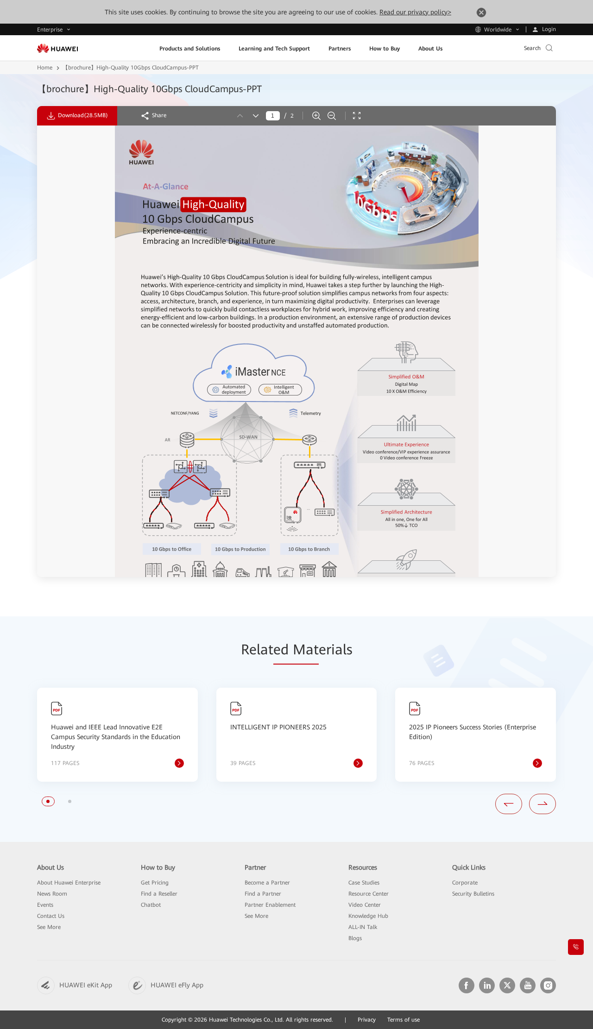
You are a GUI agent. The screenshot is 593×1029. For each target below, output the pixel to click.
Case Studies (363, 882)
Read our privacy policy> (415, 12)
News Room (52, 894)
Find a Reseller (159, 894)
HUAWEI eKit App (85, 985)
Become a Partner (267, 882)
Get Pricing (155, 882)
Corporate (465, 882)
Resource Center (368, 894)
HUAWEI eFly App (177, 985)
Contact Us (50, 916)
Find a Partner (263, 894)
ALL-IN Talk (362, 927)
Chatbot (151, 905)
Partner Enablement (270, 905)
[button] (48, 801)
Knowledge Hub (368, 916)
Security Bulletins (473, 894)
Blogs (355, 938)
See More (49, 927)
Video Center (364, 905)
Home (44, 67)
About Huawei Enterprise (69, 882)
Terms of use (403, 1019)
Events (45, 905)
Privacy (367, 1019)
